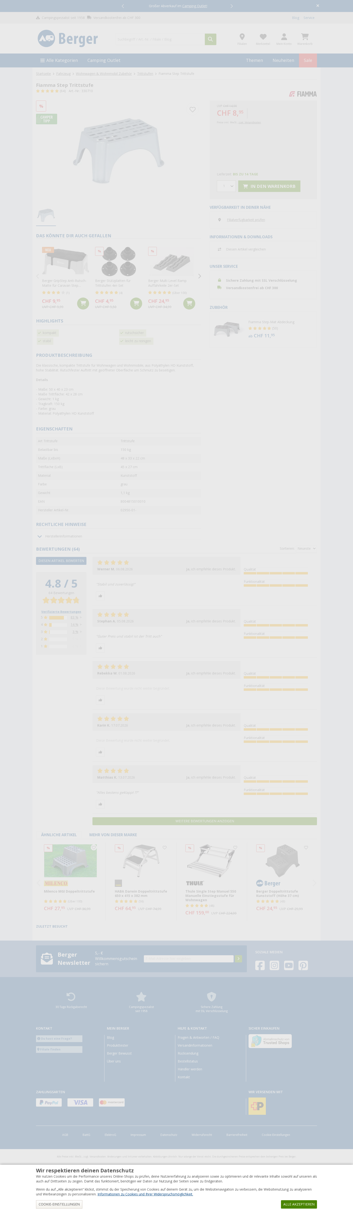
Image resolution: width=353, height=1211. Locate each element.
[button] (123, 6)
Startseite (43, 74)
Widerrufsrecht (202, 1135)
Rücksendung (188, 1053)
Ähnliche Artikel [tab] (59, 835)
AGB (65, 1135)
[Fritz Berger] (73, 39)
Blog (295, 18)
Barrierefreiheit (236, 1135)
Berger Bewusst (119, 1053)
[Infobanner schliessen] (317, 6)
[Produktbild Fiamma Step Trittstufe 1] (118, 151)
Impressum (138, 1135)
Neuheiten (283, 60)
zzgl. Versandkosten (249, 122)
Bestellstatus (188, 1061)
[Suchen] (210, 39)
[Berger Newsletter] (238, 958)
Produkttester (117, 1045)
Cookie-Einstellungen (276, 1135)
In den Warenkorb (272, 186)
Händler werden (190, 1069)
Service (309, 18)
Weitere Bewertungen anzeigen (205, 821)
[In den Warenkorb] (83, 304)
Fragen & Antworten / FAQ (198, 1037)
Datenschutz (168, 1135)
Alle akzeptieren (299, 1204)
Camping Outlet (104, 60)
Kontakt (184, 1077)
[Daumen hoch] (100, 595)
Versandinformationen (195, 1045)
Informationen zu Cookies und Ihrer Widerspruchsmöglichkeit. (145, 1194)
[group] (46, 215)
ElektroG (110, 1135)
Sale (308, 60)
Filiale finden (50, 1049)
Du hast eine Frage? (56, 1038)
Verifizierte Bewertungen (61, 612)
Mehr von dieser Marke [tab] (113, 835)
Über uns (114, 1061)
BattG (86, 1135)
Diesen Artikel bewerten (61, 561)
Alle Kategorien (62, 60)
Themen (254, 60)
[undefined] (281, 330)
